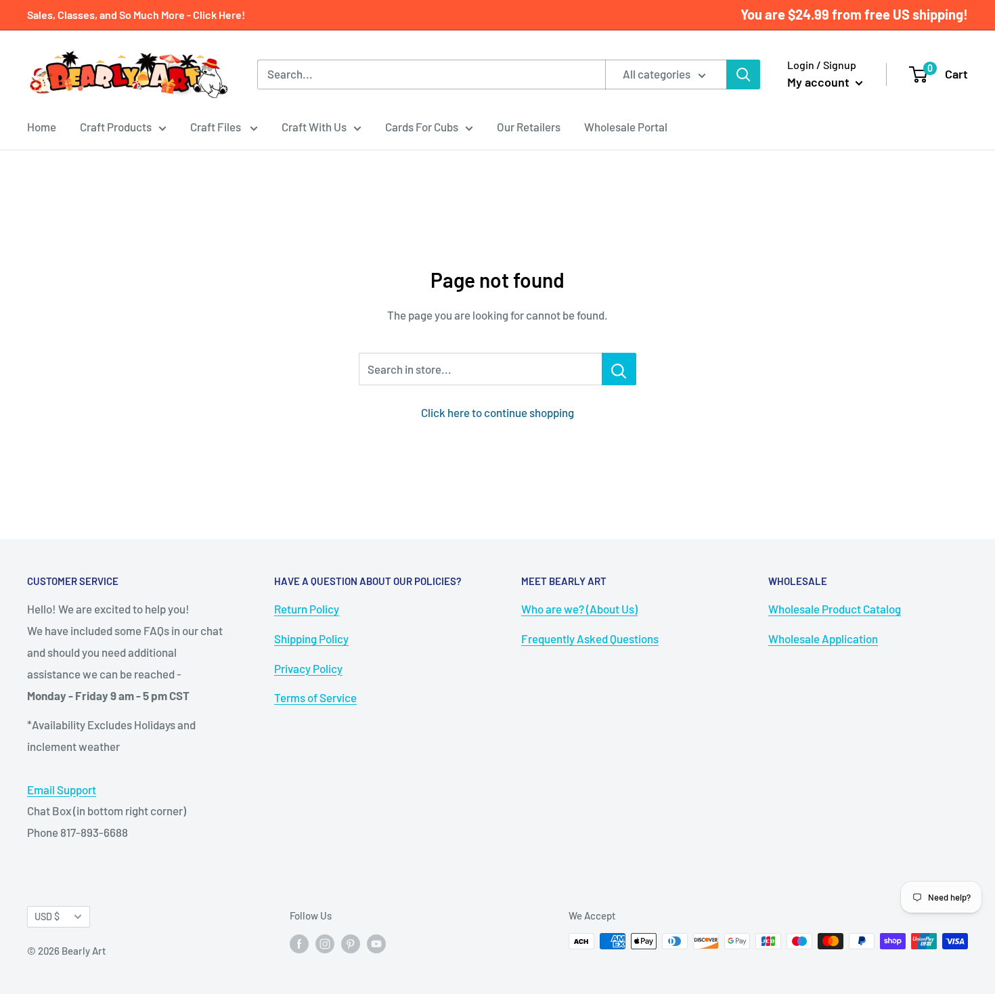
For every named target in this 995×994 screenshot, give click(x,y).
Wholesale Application (823, 638)
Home (41, 126)
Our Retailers (528, 126)
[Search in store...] (619, 369)
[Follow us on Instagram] (324, 943)
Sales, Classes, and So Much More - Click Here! (136, 14)
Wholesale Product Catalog (834, 608)
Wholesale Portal (625, 126)
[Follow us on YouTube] (376, 943)
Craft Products (116, 126)
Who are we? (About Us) (579, 608)
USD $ (47, 916)
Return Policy (306, 608)
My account (819, 81)
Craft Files (216, 126)
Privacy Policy (308, 668)
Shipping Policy (311, 638)
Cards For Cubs (421, 126)
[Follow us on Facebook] (299, 943)
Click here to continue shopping (497, 412)
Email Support (61, 789)
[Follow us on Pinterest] (350, 943)
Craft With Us (314, 126)
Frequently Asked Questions (590, 638)
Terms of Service (315, 697)
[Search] (743, 74)
